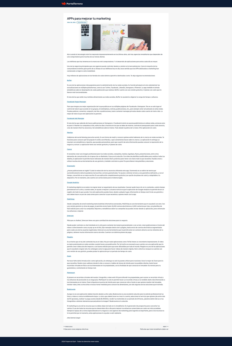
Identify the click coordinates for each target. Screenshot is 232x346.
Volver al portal (163, 4)
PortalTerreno (82, 22)
